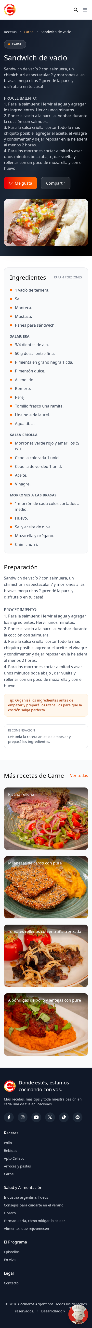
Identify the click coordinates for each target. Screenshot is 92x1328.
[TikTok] (64, 1117)
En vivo (9, 1259)
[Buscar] (75, 9)
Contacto (11, 1283)
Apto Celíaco (14, 1158)
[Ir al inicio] (10, 10)
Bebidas (10, 1150)
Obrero (10, 1213)
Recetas (10, 31)
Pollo (8, 1142)
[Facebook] (9, 1117)
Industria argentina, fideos (26, 1197)
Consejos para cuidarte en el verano (33, 1205)
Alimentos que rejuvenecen (26, 1228)
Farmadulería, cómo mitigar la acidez (34, 1220)
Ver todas (79, 775)
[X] (50, 1117)
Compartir (55, 183)
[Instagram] (22, 1117)
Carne (9, 1174)
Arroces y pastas (17, 1166)
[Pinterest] (77, 1117)
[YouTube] (36, 1117)
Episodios (12, 1252)
